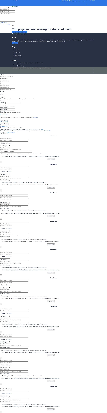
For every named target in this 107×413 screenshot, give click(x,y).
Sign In (13, 132)
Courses (15, 43)
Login (90, 0)
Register (93, 0)
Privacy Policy (34, 117)
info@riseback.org (19, 66)
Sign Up (9, 132)
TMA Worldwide (47, 68)
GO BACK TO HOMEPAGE (19, 32)
